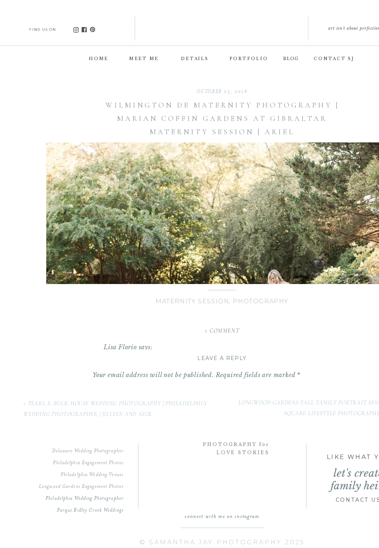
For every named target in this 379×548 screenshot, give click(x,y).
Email (104, 521)
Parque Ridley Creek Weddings (90, 510)
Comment (109, 391)
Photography (261, 301)
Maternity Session (192, 301)
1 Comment (222, 330)
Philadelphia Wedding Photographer (85, 498)
